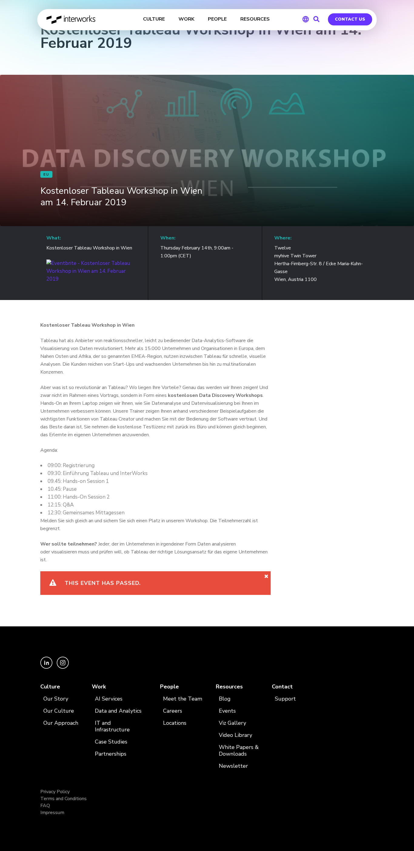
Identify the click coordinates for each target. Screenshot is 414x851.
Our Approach (60, 723)
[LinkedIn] (47, 667)
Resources (229, 686)
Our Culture (58, 711)
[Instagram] (63, 667)
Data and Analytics (118, 711)
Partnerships (110, 753)
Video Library (235, 735)
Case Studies (111, 741)
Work (99, 686)
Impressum (52, 812)
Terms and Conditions (63, 798)
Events (227, 711)
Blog (225, 698)
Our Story (55, 698)
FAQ (45, 805)
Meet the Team (182, 698)
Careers (172, 711)
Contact (282, 686)
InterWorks (71, 19)
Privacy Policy (55, 791)
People (169, 686)
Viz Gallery (232, 723)
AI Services (108, 698)
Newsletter (233, 766)
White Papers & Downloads (239, 750)
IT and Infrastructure (112, 726)
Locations (174, 723)
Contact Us (350, 19)
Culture (50, 686)
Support (285, 698)
